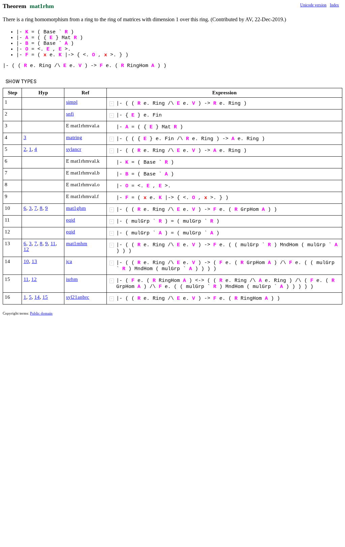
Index (334, 5)
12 (26, 249)
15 (45, 297)
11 (53, 243)
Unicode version (313, 5)
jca (69, 261)
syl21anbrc (77, 297)
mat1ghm (76, 208)
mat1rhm (42, 6)
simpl (71, 102)
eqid (70, 220)
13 (34, 261)
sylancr (73, 149)
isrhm (72, 279)
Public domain (41, 313)
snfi (70, 114)
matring (74, 137)
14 (37, 297)
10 (26, 261)
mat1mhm (76, 243)
